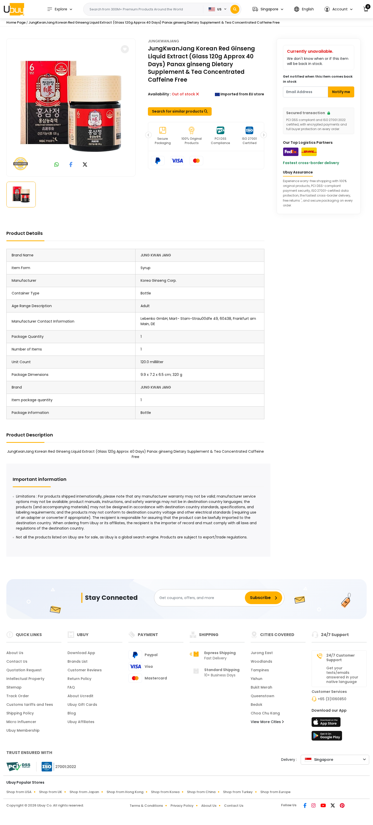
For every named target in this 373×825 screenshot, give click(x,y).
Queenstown (262, 695)
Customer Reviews (84, 670)
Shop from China (201, 791)
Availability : (159, 94)
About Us (14, 652)
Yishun (256, 678)
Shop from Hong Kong (125, 791)
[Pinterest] (342, 806)
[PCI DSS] (18, 766)
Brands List (77, 661)
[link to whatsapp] (56, 165)
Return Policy (79, 678)
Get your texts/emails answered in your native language (342, 675)
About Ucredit (80, 695)
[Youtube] (323, 806)
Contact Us (16, 661)
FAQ (71, 687)
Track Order (17, 695)
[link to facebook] (71, 165)
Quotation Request (24, 670)
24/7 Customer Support (340, 657)
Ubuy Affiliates (80, 721)
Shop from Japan (84, 791)
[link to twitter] (85, 165)
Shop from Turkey (238, 791)
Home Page (16, 22)
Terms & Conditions (146, 805)
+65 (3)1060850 (332, 698)
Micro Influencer (21, 721)
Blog (71, 713)
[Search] (234, 9)
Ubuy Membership (23, 730)
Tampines (260, 670)
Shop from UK (50, 791)
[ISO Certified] (56, 766)
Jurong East (262, 652)
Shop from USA (18, 791)
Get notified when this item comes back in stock (318, 79)
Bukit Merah (261, 687)
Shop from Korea (165, 791)
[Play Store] (327, 737)
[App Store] (327, 723)
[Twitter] (333, 806)
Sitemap (14, 687)
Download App (81, 652)
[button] (267, 9)
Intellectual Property (25, 678)
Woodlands (261, 661)
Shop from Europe (275, 791)
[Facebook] (305, 806)
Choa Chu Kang (265, 713)
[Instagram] (313, 806)
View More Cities (266, 721)
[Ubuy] (14, 9)
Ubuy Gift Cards (82, 704)
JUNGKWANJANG (163, 41)
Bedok (256, 704)
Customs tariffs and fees (29, 704)
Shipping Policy (20, 713)
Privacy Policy (182, 805)
